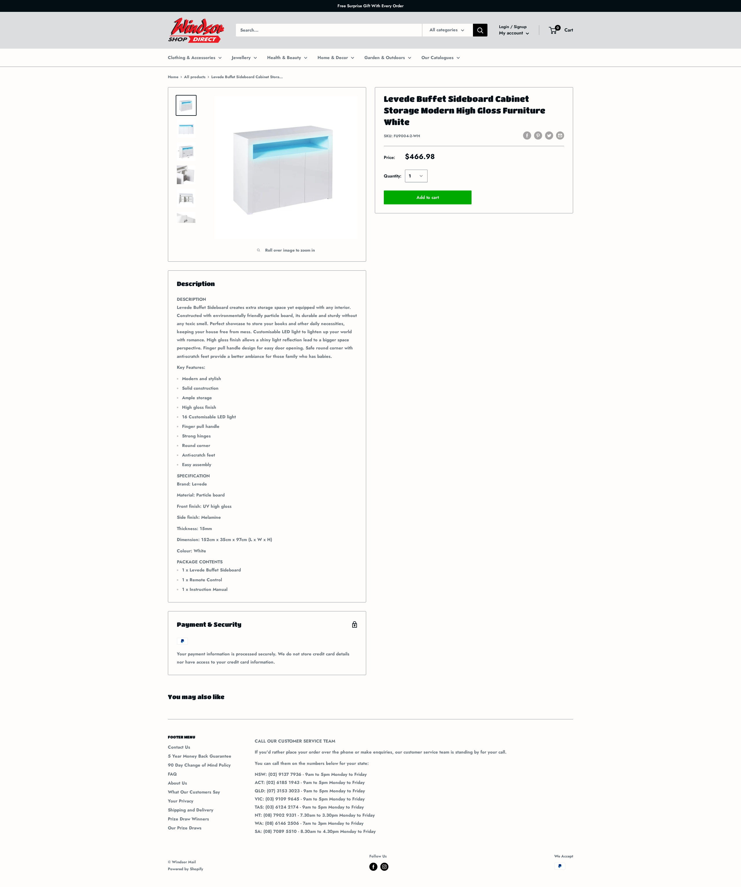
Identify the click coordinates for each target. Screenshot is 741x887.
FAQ (172, 774)
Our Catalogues (437, 57)
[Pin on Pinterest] (538, 135)
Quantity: (392, 176)
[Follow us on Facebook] (373, 867)
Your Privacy (180, 801)
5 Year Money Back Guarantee (199, 756)
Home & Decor (333, 57)
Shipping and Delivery (190, 810)
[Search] (480, 30)
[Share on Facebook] (527, 135)
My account (511, 33)
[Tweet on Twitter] (549, 135)
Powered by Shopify (185, 869)
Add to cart (428, 197)
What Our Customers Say (194, 792)
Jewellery (241, 57)
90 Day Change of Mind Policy (199, 765)
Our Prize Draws (184, 828)
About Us (177, 783)
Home (173, 77)
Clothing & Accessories (191, 57)
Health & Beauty (284, 57)
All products (195, 77)
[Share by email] (560, 135)
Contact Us (179, 747)
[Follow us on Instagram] (384, 867)
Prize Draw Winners (188, 819)
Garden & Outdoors (384, 57)
